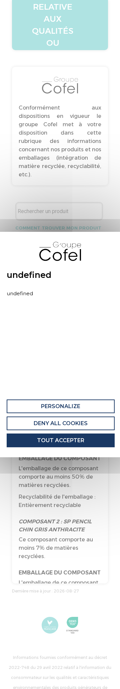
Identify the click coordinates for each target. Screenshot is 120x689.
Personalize (60, 406)
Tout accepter (60, 440)
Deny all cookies (61, 423)
